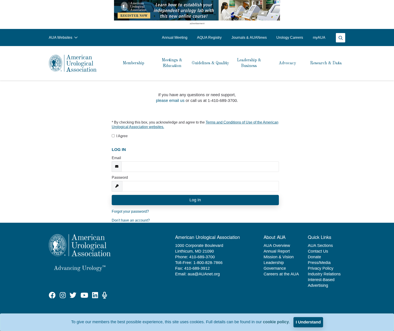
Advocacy (287, 63)
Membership (133, 63)
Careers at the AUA (281, 274)
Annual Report (277, 251)
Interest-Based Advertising (321, 282)
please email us (170, 100)
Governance (275, 268)
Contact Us (318, 251)
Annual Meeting (174, 37)
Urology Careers (289, 37)
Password (120, 177)
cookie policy (276, 322)
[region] (197, 10)
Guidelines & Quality (210, 63)
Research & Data (326, 63)
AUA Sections (320, 245)
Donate (314, 257)
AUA (319, 37)
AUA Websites (61, 37)
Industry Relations (324, 274)
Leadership (274, 262)
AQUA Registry (209, 37)
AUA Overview (277, 245)
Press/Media (319, 262)
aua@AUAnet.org (204, 274)
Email (116, 158)
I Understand (308, 322)
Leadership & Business (249, 63)
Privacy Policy (320, 268)
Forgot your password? (130, 211)
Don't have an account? (131, 220)
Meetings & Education (172, 63)
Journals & (249, 37)
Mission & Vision (279, 257)
